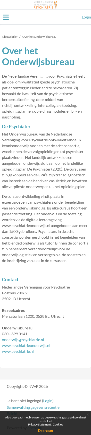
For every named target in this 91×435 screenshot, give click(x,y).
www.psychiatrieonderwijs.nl (26, 345)
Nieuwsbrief (9, 36)
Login (86, 17)
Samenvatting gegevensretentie (33, 407)
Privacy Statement (39, 424)
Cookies (58, 424)
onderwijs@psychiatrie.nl (23, 339)
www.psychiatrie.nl (18, 351)
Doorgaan (45, 430)
